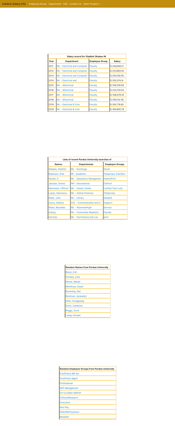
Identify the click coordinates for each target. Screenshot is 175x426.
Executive (65, 402)
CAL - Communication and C (86, 202)
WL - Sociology (79, 169)
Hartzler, (53, 217)
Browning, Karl (73, 291)
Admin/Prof (110, 178)
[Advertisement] (87, 31)
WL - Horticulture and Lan (84, 217)
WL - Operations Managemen (86, 178)
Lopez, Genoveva (58, 193)
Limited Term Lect (113, 188)
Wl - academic (78, 173)
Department (55, 3)
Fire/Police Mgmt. (69, 378)
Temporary (109, 193)
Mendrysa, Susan (74, 286)
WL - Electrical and (67, 80)
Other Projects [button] (91, 3)
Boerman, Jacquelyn (76, 296)
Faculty (93, 66)
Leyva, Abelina (56, 202)
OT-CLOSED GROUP (70, 392)
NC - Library (77, 197)
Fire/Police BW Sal (69, 373)
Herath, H (54, 178)
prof (106, 217)
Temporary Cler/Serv (114, 173)
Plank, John (55, 197)
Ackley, (52, 212)
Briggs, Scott (72, 310)
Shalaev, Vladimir (57, 169)
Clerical (108, 183)
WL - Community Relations (85, 212)
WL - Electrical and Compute (72, 66)
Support (108, 202)
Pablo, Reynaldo (57, 207)
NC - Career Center (81, 188)
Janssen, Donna (57, 183)
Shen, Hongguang (75, 301)
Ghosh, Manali (73, 281)
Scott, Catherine (74, 305)
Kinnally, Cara (73, 276)
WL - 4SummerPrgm (81, 207)
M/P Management (69, 388)
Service (108, 207)
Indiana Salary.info (14, 3)
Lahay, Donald (73, 315)
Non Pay (64, 407)
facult (107, 169)
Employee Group (37, 3)
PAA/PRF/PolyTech (69, 412)
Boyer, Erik (71, 272)
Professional (66, 383)
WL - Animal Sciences (82, 193)
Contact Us (75, 3)
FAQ (65, 3)
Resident (64, 416)
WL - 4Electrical (65, 85)
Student (108, 197)
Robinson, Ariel (56, 173)
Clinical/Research (69, 397)
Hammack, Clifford (58, 188)
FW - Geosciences (80, 183)
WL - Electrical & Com (68, 104)
